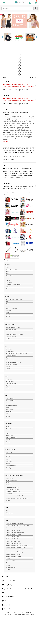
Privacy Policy (7, 585)
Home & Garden (10, 561)
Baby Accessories (11, 330)
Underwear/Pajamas (12, 405)
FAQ (4, 601)
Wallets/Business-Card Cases (14, 429)
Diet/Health (9, 461)
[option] (27, 37)
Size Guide (6, 609)
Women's (7, 264)
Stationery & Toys (11, 567)
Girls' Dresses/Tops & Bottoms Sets (16, 353)
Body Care (9, 457)
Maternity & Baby (10, 324)
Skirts (7, 271)
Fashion (8, 563)
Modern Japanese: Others (13, 556)
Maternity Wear (10, 332)
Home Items (9, 478)
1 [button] (15, 31)
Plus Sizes (9, 282)
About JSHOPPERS (9, 597)
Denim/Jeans (10, 276)
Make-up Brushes (11, 465)
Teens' (7, 376)
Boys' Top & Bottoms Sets (13, 362)
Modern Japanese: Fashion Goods (16, 550)
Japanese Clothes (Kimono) (14, 284)
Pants (7, 273)
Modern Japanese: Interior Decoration (17, 498)
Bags (7, 426)
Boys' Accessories (11, 364)
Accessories (9, 409)
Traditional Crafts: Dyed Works (15, 532)
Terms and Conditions (10, 581)
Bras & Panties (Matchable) (14, 299)
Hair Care (8, 459)
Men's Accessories (11, 437)
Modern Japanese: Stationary (14, 552)
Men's (6, 396)
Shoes (8, 407)
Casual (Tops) (10, 398)
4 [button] (23, 31)
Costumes (9, 493)
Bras (7, 301)
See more (33, 77)
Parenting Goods (11, 336)
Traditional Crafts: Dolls (13, 541)
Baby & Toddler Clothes (13, 327)
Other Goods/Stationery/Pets (14, 475)
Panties (8, 304)
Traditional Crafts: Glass (13, 539)
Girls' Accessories (11, 355)
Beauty (8, 565)
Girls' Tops (9, 349)
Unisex (8, 286)
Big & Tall (9, 411)
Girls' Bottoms (10, 351)
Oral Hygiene (9, 468)
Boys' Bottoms (10, 360)
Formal (8, 280)
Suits (7, 278)
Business (8, 403)
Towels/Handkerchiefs (12, 487)
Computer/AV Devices (12, 489)
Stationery (9, 483)
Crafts (6, 521)
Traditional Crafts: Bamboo (13, 528)
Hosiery (8, 315)
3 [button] (21, 31)
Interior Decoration (11, 480)
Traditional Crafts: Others (13, 543)
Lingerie (8, 306)
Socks (8, 312)
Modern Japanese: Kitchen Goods (16, 496)
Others (8, 289)
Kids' (6, 346)
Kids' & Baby (9, 513)
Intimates (7, 296)
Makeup (8, 455)
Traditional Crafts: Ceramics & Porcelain (17, 526)
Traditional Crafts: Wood (13, 530)
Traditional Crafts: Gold (13, 537)
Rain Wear (9, 440)
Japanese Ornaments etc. (13, 491)
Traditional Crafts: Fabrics (13, 534)
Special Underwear (11, 308)
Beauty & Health (10, 449)
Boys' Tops (9, 358)
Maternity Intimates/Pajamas (14, 334)
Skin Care (9, 452)
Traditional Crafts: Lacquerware (15, 523)
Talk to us (6, 593)
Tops (7, 267)
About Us (6, 577)
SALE (6, 508)
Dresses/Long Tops (11, 269)
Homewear (9, 310)
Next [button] (36, 37)
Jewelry (8, 433)
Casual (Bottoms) (11, 401)
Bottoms (8, 511)
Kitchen (8, 558)
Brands (8, 463)
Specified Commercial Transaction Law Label (17, 589)
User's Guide (7, 605)
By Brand (8, 485)
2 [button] (18, 31)
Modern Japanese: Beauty (13, 554)
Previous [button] (3, 37)
